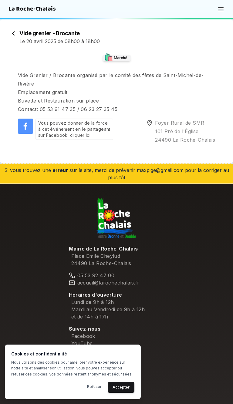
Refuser (94, 386)
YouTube (82, 343)
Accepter (121, 387)
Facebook (83, 336)
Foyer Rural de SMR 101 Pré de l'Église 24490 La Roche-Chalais (185, 131)
